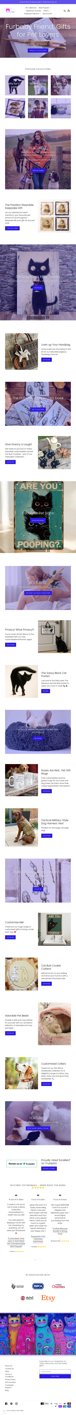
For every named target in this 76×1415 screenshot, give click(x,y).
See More (38, 738)
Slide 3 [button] (41, 1260)
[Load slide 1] (62, 320)
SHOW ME (46, 1084)
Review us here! (49, 1168)
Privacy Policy (10, 1379)
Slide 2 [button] (38, 1260)
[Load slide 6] (69, 553)
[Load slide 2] (64, 320)
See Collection (38, 409)
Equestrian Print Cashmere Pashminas (38, 1239)
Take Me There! (12, 228)
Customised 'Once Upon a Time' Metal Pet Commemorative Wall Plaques (16, 1242)
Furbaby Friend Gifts (16, 1410)
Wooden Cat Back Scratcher (38, 593)
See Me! (45, 691)
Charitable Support (9, 1386)
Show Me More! (38, 521)
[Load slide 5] (69, 320)
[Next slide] (33, 318)
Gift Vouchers (10, 1382)
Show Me (38, 288)
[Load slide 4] (67, 320)
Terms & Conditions (9, 1375)
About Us (8, 1366)
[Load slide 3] (66, 320)
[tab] (35, 1260)
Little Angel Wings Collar (38, 1128)
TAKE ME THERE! (38, 170)
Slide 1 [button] (35, 1260)
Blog (7, 1390)
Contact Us (9, 1369)
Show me (46, 360)
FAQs (7, 1371)
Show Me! (10, 645)
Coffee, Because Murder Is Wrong (60, 1229)
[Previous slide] (29, 318)
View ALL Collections (38, 50)
